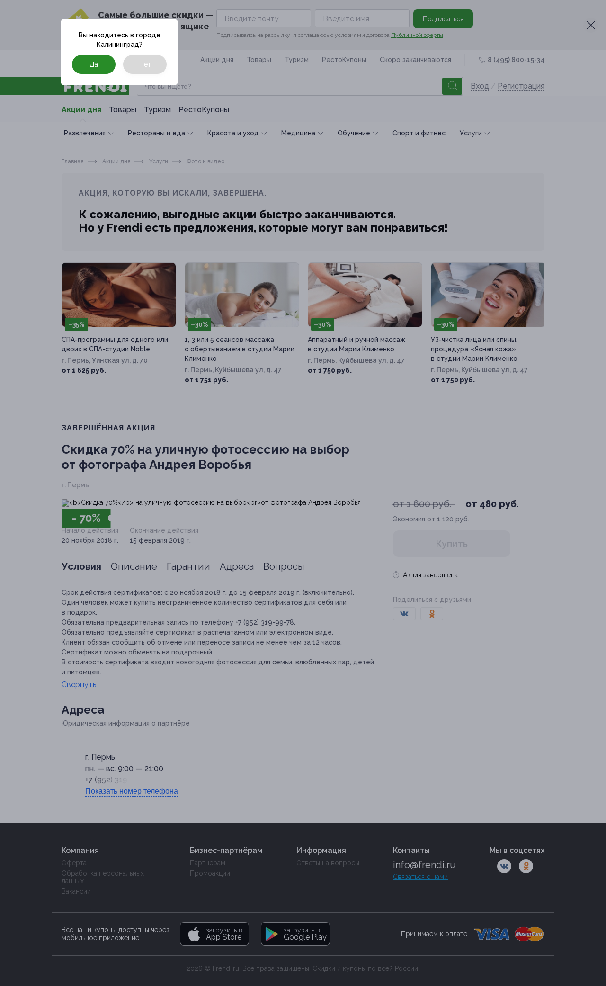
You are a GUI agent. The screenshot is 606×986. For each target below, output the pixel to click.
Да (93, 64)
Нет (145, 64)
